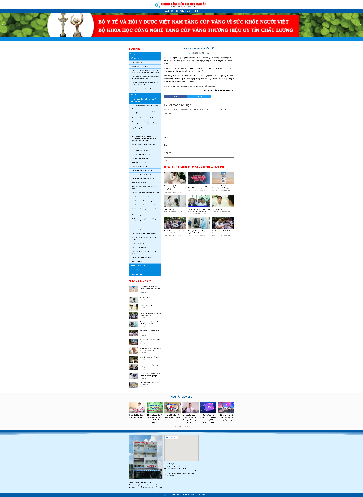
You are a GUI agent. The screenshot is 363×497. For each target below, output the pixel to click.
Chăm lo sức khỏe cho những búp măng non (145, 192)
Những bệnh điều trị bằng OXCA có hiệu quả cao (145, 39)
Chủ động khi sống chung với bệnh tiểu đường (144, 145)
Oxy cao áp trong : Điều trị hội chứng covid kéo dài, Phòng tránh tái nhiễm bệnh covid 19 (145, 123)
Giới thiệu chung (183, 11)
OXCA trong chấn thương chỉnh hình (143, 196)
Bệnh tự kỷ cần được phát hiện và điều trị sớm (144, 187)
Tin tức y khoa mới (186, 39)
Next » (186, 426)
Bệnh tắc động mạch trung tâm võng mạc (144, 229)
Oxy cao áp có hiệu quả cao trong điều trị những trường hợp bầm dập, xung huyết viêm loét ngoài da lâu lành (144, 138)
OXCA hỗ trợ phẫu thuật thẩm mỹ (142, 201)
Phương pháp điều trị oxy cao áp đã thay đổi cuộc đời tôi (145, 113)
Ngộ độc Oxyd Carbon (138, 128)
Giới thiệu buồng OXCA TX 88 (205, 39)
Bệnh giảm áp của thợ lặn (139, 132)
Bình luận (168, 113)
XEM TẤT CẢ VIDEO (181, 396)
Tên (166, 137)
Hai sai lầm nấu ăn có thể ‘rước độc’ (150, 357)
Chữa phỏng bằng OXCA (139, 166)
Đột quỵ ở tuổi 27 (145, 297)
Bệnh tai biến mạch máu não (140, 150)
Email (166, 145)
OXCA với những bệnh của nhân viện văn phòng (144, 238)
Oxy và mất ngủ (137, 215)
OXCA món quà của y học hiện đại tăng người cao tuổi (144, 220)
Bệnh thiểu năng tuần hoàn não (141, 154)
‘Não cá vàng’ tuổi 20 (146, 305)
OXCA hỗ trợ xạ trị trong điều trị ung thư (144, 205)
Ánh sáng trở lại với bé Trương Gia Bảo (144, 233)
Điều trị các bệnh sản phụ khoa (141, 174)
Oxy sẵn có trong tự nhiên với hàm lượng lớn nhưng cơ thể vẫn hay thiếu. (145, 77)
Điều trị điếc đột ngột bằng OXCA (142, 225)
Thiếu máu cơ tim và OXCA (140, 162)
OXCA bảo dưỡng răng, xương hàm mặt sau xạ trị (145, 210)
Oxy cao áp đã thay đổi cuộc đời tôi (142, 118)
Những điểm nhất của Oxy (140, 66)
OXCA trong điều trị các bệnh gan (142, 170)
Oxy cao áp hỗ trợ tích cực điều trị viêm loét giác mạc (145, 107)
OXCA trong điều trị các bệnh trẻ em (143, 178)
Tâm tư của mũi (137, 261)
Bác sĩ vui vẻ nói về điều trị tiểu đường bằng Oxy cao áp (226, 417)
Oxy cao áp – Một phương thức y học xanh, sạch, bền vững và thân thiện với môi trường (145, 71)
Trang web (168, 152)
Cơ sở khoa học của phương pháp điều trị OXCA (144, 90)
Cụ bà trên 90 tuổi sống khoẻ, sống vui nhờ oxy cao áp (136, 417)
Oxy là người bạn (137, 62)
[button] (2, 25)
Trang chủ (168, 11)
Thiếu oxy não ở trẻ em (139, 182)
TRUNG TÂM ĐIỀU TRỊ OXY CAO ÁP (184, 495)
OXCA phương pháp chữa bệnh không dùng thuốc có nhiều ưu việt (145, 84)
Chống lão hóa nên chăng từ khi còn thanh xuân (145, 252)
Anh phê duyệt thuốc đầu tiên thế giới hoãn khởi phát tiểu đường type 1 (150, 289)
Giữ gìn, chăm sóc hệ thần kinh (141, 257)
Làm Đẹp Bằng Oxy (138, 243)
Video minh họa (172, 39)
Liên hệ (197, 11)
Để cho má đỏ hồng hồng (139, 247)
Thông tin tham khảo (137, 265)
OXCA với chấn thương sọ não (141, 158)
